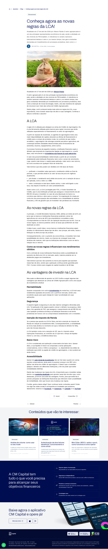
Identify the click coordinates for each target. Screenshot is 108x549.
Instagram (57, 389)
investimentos (54, 290)
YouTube (77, 389)
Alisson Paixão (59, 92)
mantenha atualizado (42, 374)
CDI (50, 181)
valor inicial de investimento (44, 360)
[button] (3, 545)
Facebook (47, 389)
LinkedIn (68, 389)
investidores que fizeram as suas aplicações (60, 153)
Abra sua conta (16, 521)
